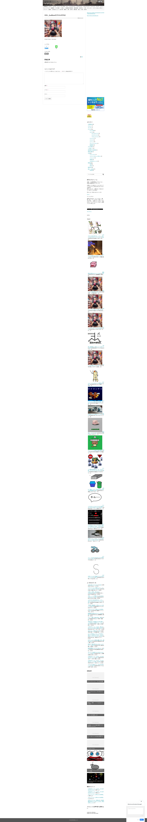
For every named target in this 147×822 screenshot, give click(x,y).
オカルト (50, 6)
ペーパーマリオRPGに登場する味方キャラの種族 (95, 770)
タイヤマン (89, 211)
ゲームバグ (93, 6)
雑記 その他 (80, 9)
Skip (138, 819)
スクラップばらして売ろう (95, 156)
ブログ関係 (90, 146)
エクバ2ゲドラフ (72, 6)
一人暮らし (90, 148)
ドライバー (45, 9)
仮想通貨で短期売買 (92, 149)
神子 (82, 56)
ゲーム (58, 6)
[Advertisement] (95, 38)
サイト (46, 94)
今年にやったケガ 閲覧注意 (94, 800)
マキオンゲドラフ (86, 6)
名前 (46, 85)
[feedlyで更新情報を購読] (99, 1)
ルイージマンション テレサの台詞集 (95, 681)
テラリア (97, 6)
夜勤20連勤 (90, 151)
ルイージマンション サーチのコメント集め (95, 692)
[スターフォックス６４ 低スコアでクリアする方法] (95, 778)
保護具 (50, 9)
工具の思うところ (55, 9)
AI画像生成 (45, 6)
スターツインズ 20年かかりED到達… (96, 794)
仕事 (68, 9)
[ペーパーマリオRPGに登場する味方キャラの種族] (95, 767)
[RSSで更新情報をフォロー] (101, 1)
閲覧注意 (75, 9)
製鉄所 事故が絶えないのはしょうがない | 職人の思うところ (96, 801)
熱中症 (71, 9)
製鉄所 (65, 9)
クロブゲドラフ (79, 6)
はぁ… (88, 194)
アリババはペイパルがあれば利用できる (95, 737)
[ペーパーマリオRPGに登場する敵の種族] (95, 756)
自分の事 (61, 9)
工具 (89, 153)
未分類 (85, 9)
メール (46, 89)
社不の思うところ (52, 2)
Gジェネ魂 (63, 6)
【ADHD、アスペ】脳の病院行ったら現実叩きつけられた (95, 726)
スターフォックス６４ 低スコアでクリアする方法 (95, 782)
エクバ (67, 6)
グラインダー (92, 154)
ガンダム (54, 6)
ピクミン (101, 6)
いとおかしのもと (91, 748)
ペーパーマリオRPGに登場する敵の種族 (95, 759)
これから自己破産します (93, 715)
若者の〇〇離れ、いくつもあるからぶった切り (95, 703)
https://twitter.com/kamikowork (92, 15)
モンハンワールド (93, 143)
